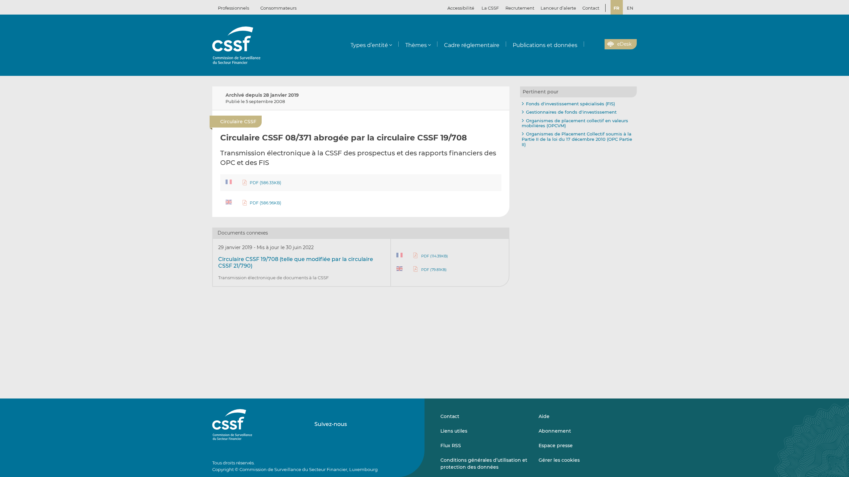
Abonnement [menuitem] (555, 431)
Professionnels (233, 8)
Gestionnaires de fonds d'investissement (571, 112)
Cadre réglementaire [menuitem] (471, 45)
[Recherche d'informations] (589, 44)
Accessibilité (460, 8)
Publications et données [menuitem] (545, 45)
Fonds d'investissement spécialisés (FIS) (570, 103)
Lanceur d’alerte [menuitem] (558, 8)
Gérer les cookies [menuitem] (559, 460)
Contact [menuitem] (590, 8)
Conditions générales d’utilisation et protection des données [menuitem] (483, 463)
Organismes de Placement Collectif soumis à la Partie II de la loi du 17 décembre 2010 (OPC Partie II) (577, 139)
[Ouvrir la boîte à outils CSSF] (597, 44)
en (630, 8)
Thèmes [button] (416, 45)
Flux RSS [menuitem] (450, 446)
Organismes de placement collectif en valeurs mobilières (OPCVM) (575, 123)
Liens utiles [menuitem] (453, 431)
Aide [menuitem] (544, 416)
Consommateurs (278, 8)
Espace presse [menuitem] (556, 446)
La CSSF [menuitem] (490, 8)
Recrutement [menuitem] (519, 8)
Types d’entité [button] (369, 45)
